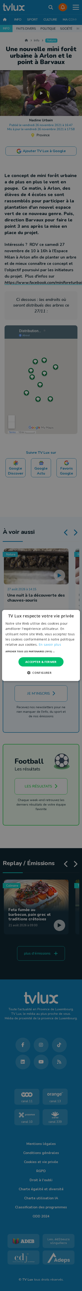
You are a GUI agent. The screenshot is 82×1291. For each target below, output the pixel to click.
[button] (41, 651)
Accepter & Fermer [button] (41, 662)
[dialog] (41, 645)
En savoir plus (50, 644)
